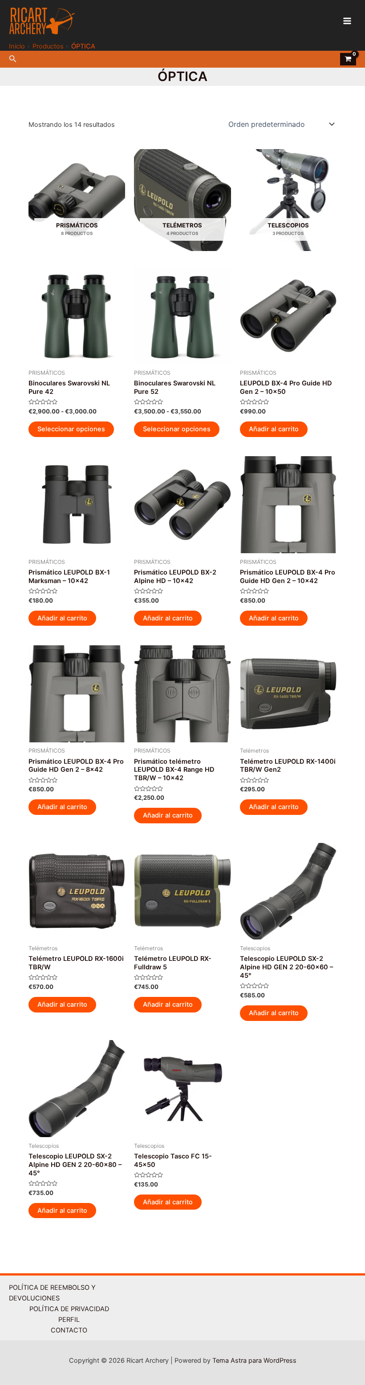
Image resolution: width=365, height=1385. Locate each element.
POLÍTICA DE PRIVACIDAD (69, 1309)
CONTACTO (69, 1330)
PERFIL (69, 1320)
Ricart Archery (119, 20)
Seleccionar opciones (71, 429)
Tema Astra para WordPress (254, 1361)
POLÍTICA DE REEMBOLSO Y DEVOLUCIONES (52, 1293)
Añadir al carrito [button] (274, 429)
